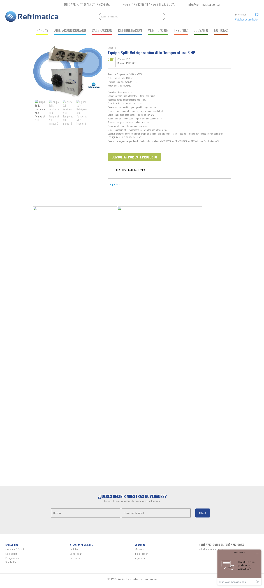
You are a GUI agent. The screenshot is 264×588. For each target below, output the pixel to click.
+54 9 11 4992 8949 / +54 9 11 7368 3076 (149, 4)
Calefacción (102, 30)
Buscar (161, 16)
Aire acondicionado (70, 30)
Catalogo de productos (247, 19)
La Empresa (75, 558)
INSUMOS (181, 30)
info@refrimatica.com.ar (204, 4)
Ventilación (158, 30)
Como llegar (76, 553)
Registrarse (140, 558)
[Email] (125, 184)
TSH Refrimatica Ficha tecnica (129, 170)
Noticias (221, 30)
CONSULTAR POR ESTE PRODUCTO (134, 157)
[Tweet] (134, 184)
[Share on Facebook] (130, 184)
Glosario (201, 30)
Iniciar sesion (141, 553)
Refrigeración (130, 30)
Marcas (42, 30)
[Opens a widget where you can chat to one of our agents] (239, 567)
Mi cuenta (139, 549)
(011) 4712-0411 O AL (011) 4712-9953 (87, 4)
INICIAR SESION (240, 14)
